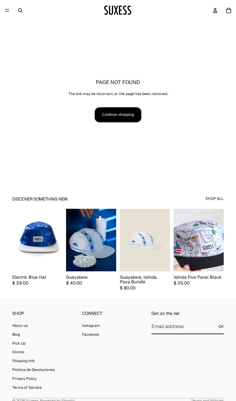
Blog (16, 334)
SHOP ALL (215, 198)
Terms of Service (27, 387)
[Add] (52, 261)
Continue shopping (118, 115)
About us (20, 325)
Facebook (90, 334)
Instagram (91, 325)
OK (221, 326)
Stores (18, 351)
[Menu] (7, 10)
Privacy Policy (24, 378)
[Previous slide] (19, 240)
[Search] (20, 10)
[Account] (215, 10)
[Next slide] (55, 240)
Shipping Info (23, 360)
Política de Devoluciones (33, 369)
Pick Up (19, 343)
